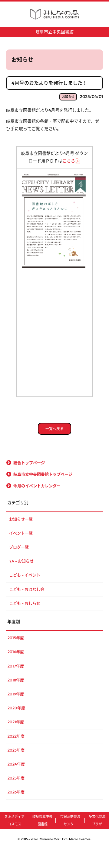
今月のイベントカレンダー (37, 485)
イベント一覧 (21, 533)
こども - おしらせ (24, 603)
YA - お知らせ (21, 561)
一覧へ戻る (54, 428)
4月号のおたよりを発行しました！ (49, 83)
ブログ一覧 (19, 547)
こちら (68, 161)
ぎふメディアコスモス (15, 820)
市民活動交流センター (70, 820)
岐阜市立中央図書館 (54, 32)
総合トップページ (29, 462)
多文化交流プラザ (97, 820)
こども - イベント (24, 574)
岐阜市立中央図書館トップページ (42, 474)
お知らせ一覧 (21, 519)
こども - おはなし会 (26, 589)
